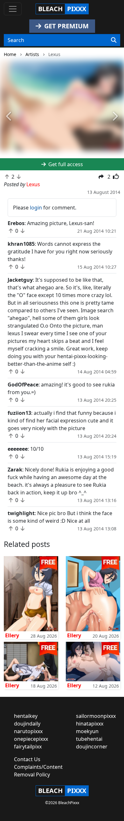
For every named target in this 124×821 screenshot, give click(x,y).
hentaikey (26, 715)
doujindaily (27, 723)
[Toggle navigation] (13, 9)
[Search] (113, 40)
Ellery (12, 635)
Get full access (65, 164)
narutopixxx (28, 731)
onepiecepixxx (31, 738)
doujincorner (91, 746)
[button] (9, 116)
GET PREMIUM (66, 26)
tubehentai (89, 738)
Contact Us (27, 759)
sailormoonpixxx (96, 715)
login (36, 207)
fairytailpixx (28, 746)
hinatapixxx (89, 723)
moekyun (87, 731)
